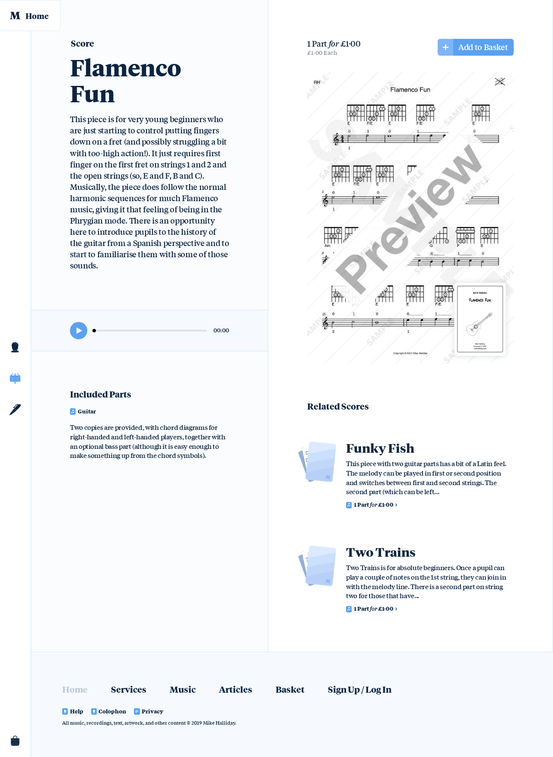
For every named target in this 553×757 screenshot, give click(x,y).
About (15, 347)
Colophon (112, 711)
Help (76, 711)
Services (128, 689)
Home (36, 15)
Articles (15, 409)
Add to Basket (483, 47)
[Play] (78, 330)
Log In (378, 689)
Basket (15, 741)
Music (15, 378)
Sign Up (344, 689)
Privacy (152, 711)
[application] (149, 330)
